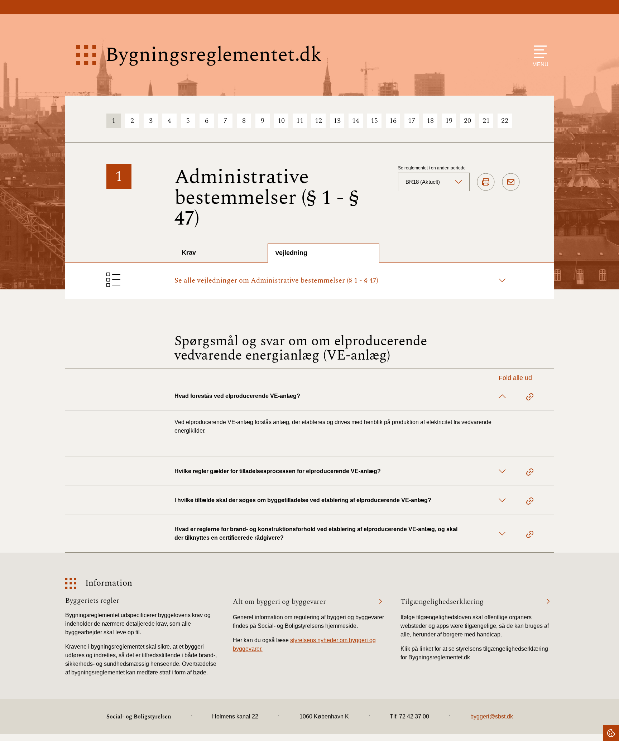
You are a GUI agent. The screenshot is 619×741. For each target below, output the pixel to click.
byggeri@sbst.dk (491, 716)
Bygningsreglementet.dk (213, 55)
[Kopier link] (530, 398)
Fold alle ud (515, 377)
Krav (189, 252)
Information (108, 583)
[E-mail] (511, 182)
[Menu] (538, 51)
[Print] (486, 182)
